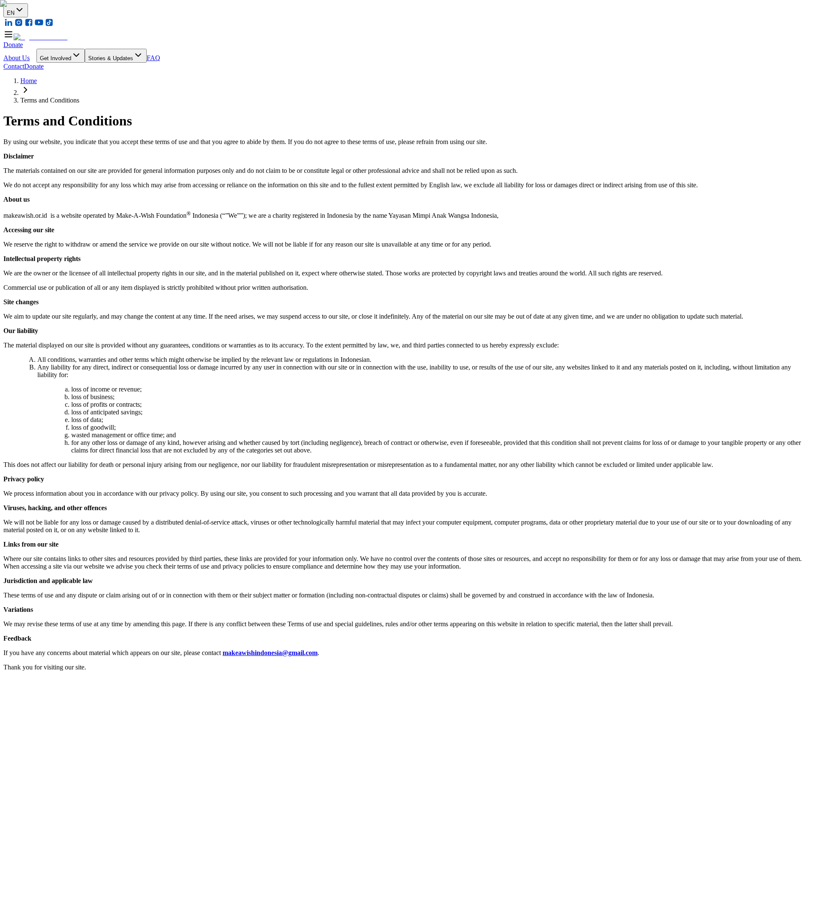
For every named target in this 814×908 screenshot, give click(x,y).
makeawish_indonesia (39, 743)
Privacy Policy (77, 852)
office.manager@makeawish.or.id (58, 735)
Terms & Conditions (30, 852)
